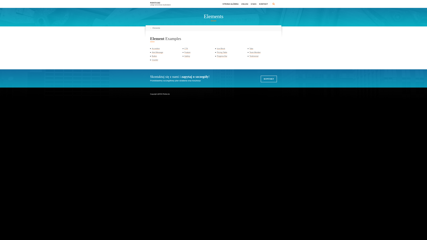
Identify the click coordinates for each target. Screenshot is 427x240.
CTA (186, 49)
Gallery (187, 56)
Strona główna (231, 4)
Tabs (251, 49)
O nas (253, 4)
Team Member (255, 52)
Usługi (244, 4)
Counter (155, 60)
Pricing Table (222, 52)
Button (154, 56)
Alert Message (157, 52)
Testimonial (253, 56)
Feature (187, 52)
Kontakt (263, 4)
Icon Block (221, 49)
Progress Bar (222, 56)
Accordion (156, 49)
